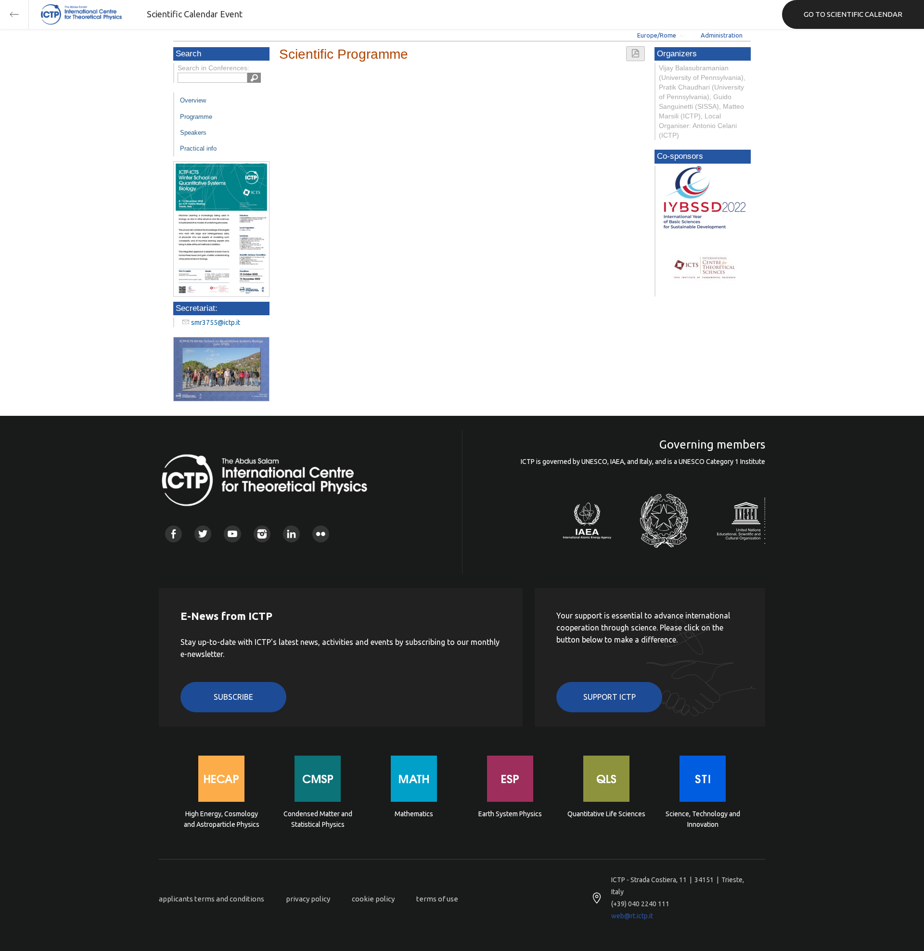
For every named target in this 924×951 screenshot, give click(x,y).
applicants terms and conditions (211, 899)
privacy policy (308, 899)
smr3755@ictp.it (215, 322)
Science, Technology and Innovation (703, 819)
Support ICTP (609, 697)
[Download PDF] (635, 53)
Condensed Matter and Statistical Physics (317, 819)
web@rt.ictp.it (632, 916)
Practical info (198, 148)
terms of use (437, 899)
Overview (193, 100)
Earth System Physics (510, 814)
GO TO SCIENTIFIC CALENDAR (853, 14)
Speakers (193, 132)
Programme (196, 116)
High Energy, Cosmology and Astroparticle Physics (221, 819)
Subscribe (233, 697)
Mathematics (414, 814)
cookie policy (373, 899)
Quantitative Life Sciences (606, 814)
